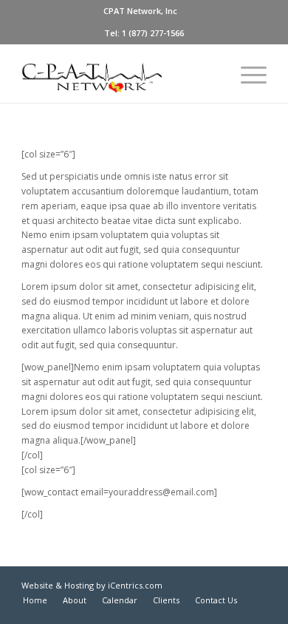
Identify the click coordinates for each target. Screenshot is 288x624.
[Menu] (246, 73)
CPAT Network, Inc (140, 10)
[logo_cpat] (119, 73)
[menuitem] (140, 11)
